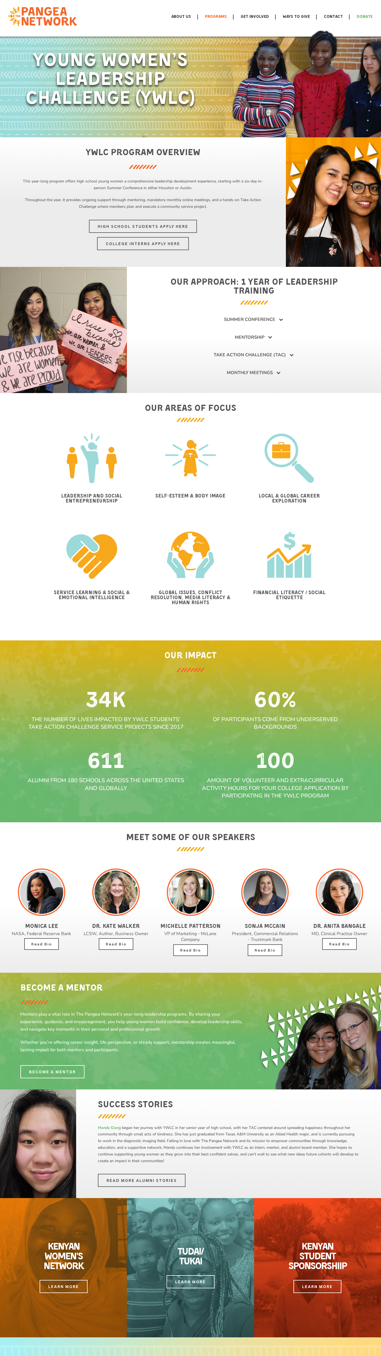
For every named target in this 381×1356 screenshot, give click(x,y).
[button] (254, 320)
